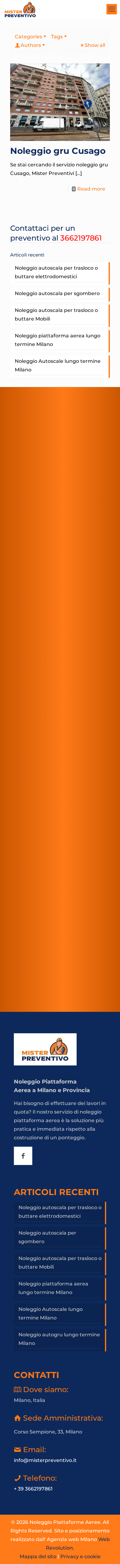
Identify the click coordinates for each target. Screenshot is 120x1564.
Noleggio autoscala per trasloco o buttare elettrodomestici (56, 272)
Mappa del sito (38, 1556)
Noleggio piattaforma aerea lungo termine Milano (57, 340)
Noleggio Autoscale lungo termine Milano (58, 365)
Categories (28, 37)
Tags (57, 37)
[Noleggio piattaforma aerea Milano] (20, 9)
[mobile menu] (111, 9)
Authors (31, 45)
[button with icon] (23, 1156)
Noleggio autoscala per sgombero (57, 293)
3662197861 (81, 237)
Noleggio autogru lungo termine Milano (59, 1339)
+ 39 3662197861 (33, 1489)
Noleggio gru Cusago (58, 151)
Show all (95, 45)
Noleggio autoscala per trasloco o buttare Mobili (56, 314)
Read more (91, 189)
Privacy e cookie (80, 1556)
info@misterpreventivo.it (45, 1460)
